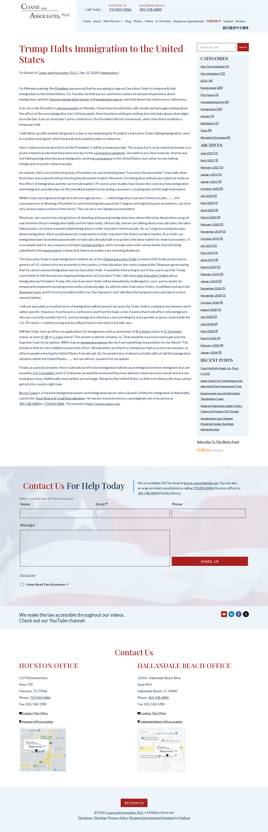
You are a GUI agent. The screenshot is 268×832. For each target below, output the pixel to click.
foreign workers (92, 245)
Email (102, 504)
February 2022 (210, 167)
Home (87, 21)
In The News (163, 21)
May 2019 (207, 253)
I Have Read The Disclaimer (47, 584)
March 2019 (208, 267)
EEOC (204, 80)
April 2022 (207, 160)
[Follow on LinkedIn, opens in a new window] (231, 614)
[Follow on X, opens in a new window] (246, 614)
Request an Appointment (188, 21)
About (97, 21)
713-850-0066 (120, 9)
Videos (149, 21)
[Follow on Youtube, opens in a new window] (224, 614)
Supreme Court (30, 292)
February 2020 (210, 224)
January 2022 (209, 174)
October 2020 (210, 188)
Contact (213, 21)
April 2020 (207, 210)
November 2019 (211, 231)
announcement (68, 108)
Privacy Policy (118, 818)
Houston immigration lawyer (69, 99)
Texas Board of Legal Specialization (60, 398)
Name (25, 504)
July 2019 (207, 245)
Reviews (240, 21)
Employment (208, 87)
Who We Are (111, 21)
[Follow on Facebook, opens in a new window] (239, 614)
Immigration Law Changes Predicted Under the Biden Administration (217, 424)
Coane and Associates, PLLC (58, 73)
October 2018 (210, 302)
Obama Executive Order (120, 259)
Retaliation (207, 123)
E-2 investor (173, 331)
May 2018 (207, 331)
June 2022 (207, 153)
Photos (137, 21)
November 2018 (211, 295)
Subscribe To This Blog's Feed (218, 442)
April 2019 (207, 260)
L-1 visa (58, 337)
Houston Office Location (37, 721)
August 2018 (209, 309)
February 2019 (210, 274)
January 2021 (209, 181)
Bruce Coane (28, 393)
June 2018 (207, 324)
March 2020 (208, 217)
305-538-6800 (150, 9)
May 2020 (207, 203)
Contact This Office (35, 713)
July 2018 (207, 316)
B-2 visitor (143, 331)
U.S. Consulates (44, 373)
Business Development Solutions (152, 818)
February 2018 (210, 345)
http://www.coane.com (103, 404)
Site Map (100, 818)
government (52, 250)
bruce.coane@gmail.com (201, 483)
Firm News (207, 95)
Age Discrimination (213, 66)
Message (27, 525)
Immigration (109, 73)
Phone (177, 504)
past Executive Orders (152, 275)
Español (228, 21)
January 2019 (209, 281)
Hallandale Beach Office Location (161, 721)
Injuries (205, 116)
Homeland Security (212, 102)
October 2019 (210, 238)
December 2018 (211, 288)
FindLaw (184, 818)
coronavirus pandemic (109, 153)
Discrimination (210, 73)
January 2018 (209, 352)
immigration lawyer (109, 99)
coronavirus (103, 158)
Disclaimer (28, 575)
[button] (264, 805)
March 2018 (208, 338)
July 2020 (207, 195)
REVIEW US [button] (134, 803)
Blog (128, 21)
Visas (204, 130)
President (62, 88)
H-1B (44, 337)
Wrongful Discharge (213, 137)
